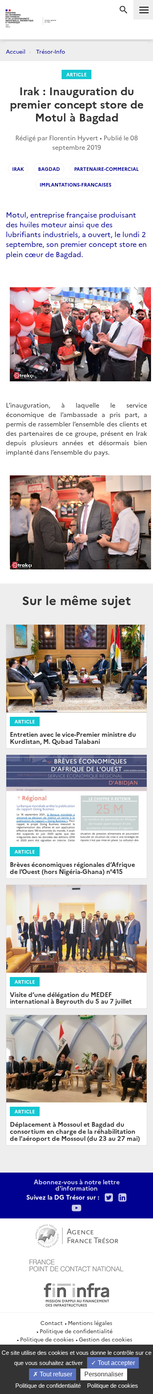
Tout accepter (115, 1363)
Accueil (16, 51)
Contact (51, 1323)
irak (18, 168)
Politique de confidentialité (76, 1331)
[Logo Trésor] (68, 22)
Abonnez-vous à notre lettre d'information (77, 1184)
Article (76, 74)
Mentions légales (90, 1323)
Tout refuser (55, 1374)
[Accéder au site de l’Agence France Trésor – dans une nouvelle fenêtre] (76, 1235)
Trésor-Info (50, 51)
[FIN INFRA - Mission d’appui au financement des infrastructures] (76, 1293)
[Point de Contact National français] (76, 1264)
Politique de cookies (47, 1339)
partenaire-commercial (106, 168)
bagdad (49, 168)
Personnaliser (103, 1374)
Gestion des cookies (105, 1339)
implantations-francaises (75, 184)
